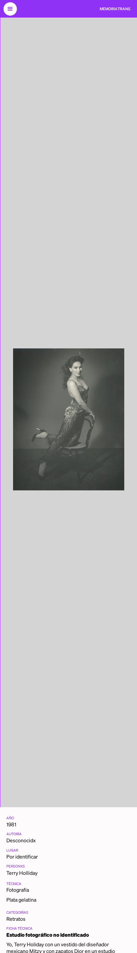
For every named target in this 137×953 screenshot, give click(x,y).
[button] (10, 9)
